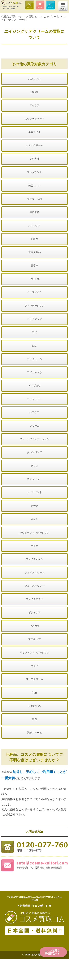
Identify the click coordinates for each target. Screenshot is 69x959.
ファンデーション (34, 305)
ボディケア (34, 612)
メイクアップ (34, 318)
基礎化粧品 (34, 252)
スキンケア (34, 225)
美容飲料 (34, 212)
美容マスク (34, 185)
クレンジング (34, 452)
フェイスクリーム (34, 572)
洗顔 (34, 719)
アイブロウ (34, 385)
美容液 (34, 265)
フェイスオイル (34, 559)
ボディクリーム (34, 145)
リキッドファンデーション (34, 652)
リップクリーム (34, 679)
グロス (34, 465)
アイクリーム (34, 359)
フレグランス (34, 172)
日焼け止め (34, 705)
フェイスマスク (34, 599)
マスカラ (34, 625)
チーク (34, 505)
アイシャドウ (34, 372)
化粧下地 (34, 278)
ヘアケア (34, 412)
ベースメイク (34, 292)
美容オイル (34, 132)
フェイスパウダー (34, 585)
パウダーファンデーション (34, 532)
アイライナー (34, 399)
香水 (34, 332)
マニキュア (34, 639)
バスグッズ (34, 78)
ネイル (34, 519)
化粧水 (34, 238)
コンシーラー (34, 479)
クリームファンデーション (34, 439)
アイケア (34, 105)
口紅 (34, 345)
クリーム (34, 425)
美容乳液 (34, 158)
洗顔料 (34, 92)
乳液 (34, 692)
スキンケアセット (34, 118)
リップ (34, 665)
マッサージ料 (34, 198)
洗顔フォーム (34, 732)
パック (34, 545)
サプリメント (34, 492)
